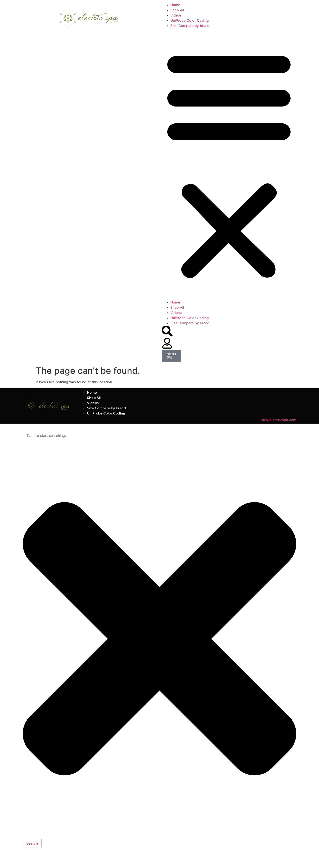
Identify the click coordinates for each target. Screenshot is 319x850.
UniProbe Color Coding (189, 20)
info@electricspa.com (278, 420)
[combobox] (159, 435)
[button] (229, 164)
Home (175, 5)
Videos (176, 15)
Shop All (177, 10)
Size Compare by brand (189, 25)
